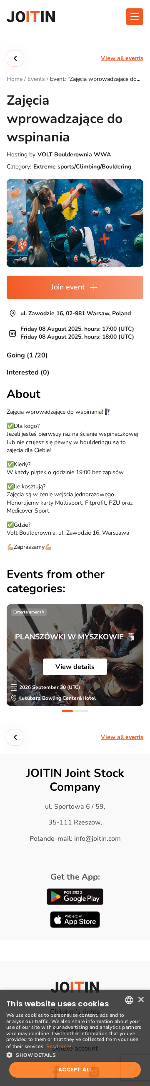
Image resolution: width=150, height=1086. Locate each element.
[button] (75, 1054)
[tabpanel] (75, 655)
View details (75, 666)
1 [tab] (67, 711)
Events (36, 79)
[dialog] (75, 1038)
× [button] (141, 1000)
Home (14, 79)
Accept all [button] (75, 1069)
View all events (122, 58)
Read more (58, 1046)
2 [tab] (82, 711)
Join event (68, 287)
